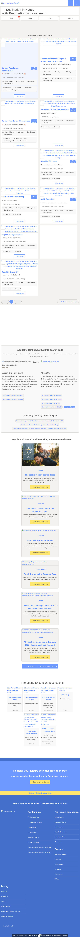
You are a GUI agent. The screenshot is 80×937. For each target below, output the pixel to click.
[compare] (3, 45)
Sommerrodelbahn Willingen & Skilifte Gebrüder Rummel (53, 60)
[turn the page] (33, 52)
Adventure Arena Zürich (15, 698)
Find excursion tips (33, 817)
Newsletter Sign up (33, 837)
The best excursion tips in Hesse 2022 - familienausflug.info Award (40, 607)
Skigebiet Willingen (49, 161)
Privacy (32, 793)
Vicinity (49, 18)
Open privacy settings (43, 793)
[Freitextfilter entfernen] (70, 3)
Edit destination (59, 817)
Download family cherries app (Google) (39, 847)
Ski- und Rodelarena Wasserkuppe (16, 121)
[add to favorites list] (3, 40)
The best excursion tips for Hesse (40, 475)
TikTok (57, 879)
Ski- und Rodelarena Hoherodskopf (10, 69)
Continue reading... (41, 487)
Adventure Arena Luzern (32, 698)
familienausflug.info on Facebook (13, 399)
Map (30, 18)
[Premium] (75, 684)
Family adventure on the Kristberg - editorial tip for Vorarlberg (39, 425)
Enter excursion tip (60, 822)
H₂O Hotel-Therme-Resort (48, 698)
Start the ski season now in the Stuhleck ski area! (40, 509)
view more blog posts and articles (41, 666)
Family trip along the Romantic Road (40, 574)
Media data (58, 842)
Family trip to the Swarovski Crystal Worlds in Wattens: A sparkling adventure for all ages (40, 428)
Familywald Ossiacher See (31, 732)
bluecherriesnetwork (61, 854)
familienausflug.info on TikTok (51, 403)
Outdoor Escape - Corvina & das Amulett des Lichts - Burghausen (48, 730)
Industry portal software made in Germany (25, 935)
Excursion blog (32, 832)
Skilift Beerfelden (48, 199)
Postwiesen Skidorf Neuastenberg (55, 109)
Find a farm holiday (33, 842)
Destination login (8, 926)
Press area (58, 859)
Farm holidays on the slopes (40, 540)
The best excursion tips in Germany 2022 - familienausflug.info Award (40, 643)
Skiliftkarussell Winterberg (13, 197)
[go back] (6, 52)
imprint (3, 901)
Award (41, 470)
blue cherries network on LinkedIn (52, 407)
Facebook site (59, 874)
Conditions (4, 896)
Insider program (59, 864)
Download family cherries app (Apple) (39, 852)
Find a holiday (32, 827)
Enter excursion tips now (40, 782)
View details (20, 96)
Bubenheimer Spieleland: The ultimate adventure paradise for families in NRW (39, 421)
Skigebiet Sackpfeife (10, 272)
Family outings (41, 569)
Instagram (58, 869)
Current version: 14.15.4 (59, 935)
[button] (5, 302)
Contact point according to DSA (10, 911)
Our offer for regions (61, 832)
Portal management (7, 916)
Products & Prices (60, 837)
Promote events (59, 827)
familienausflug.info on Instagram (13, 395)
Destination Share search (68, 302)
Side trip (41, 503)
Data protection (5, 906)
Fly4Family (65, 695)
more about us (70, 407)
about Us (4, 891)
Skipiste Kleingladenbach (12, 235)
